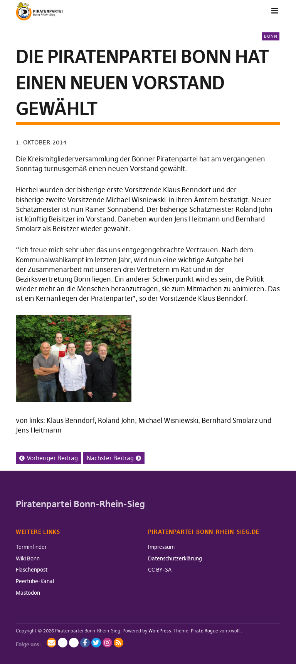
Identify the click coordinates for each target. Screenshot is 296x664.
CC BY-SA (160, 569)
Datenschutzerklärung (175, 558)
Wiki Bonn (28, 558)
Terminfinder (31, 546)
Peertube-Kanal (35, 581)
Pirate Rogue (204, 631)
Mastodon (28, 592)
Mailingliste (51, 642)
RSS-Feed (118, 642)
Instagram (107, 642)
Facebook (85, 642)
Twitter (96, 642)
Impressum (161, 546)
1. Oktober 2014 (41, 142)
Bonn (271, 36)
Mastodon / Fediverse (62, 642)
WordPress (159, 631)
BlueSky (74, 642)
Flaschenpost (31, 569)
